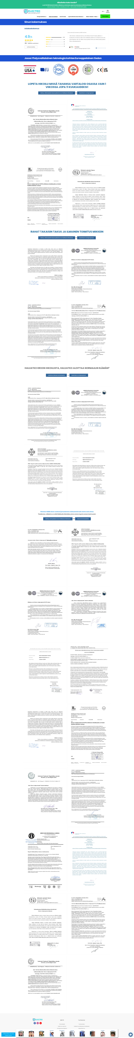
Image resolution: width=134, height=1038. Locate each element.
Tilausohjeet (105, 16)
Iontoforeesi (63, 16)
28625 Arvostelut (28, 41)
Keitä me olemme (62, 1026)
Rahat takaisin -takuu (91, 16)
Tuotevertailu (82, 1024)
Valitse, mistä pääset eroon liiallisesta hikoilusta (57, 519)
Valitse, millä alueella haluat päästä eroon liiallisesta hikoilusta (56, 93)
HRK (103, 11)
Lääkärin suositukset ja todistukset (81, 1026)
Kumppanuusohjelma (62, 1028)
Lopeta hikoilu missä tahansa (75, 16)
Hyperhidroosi (81, 1028)
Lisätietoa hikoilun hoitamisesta (56, 375)
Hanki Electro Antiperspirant (86, 93)
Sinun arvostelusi (53, 16)
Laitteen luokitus (31, 47)
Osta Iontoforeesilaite (83, 519)
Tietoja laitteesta (41, 16)
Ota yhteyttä (62, 1024)
